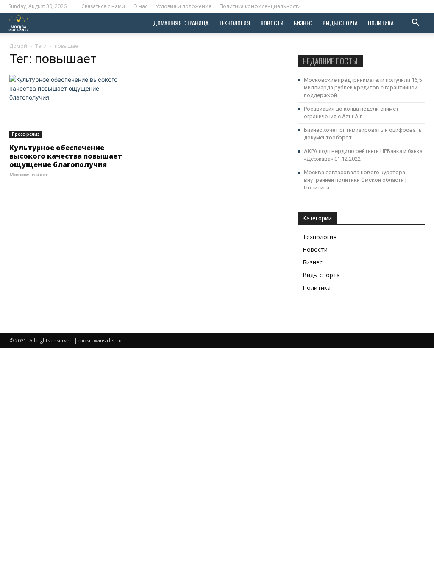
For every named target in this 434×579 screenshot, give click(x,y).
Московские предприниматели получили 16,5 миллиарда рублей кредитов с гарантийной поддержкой (363, 87)
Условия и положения (183, 6)
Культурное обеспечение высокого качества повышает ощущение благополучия (65, 156)
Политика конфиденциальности (260, 6)
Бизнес (303, 22)
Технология (234, 22)
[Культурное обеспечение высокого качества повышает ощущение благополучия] (72, 106)
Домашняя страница (181, 22)
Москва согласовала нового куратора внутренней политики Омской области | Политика (355, 180)
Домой (18, 46)
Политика (381, 22)
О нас (140, 6)
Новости (272, 22)
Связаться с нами (103, 6)
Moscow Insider (28, 174)
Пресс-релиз (26, 134)
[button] (415, 23)
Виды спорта (340, 22)
